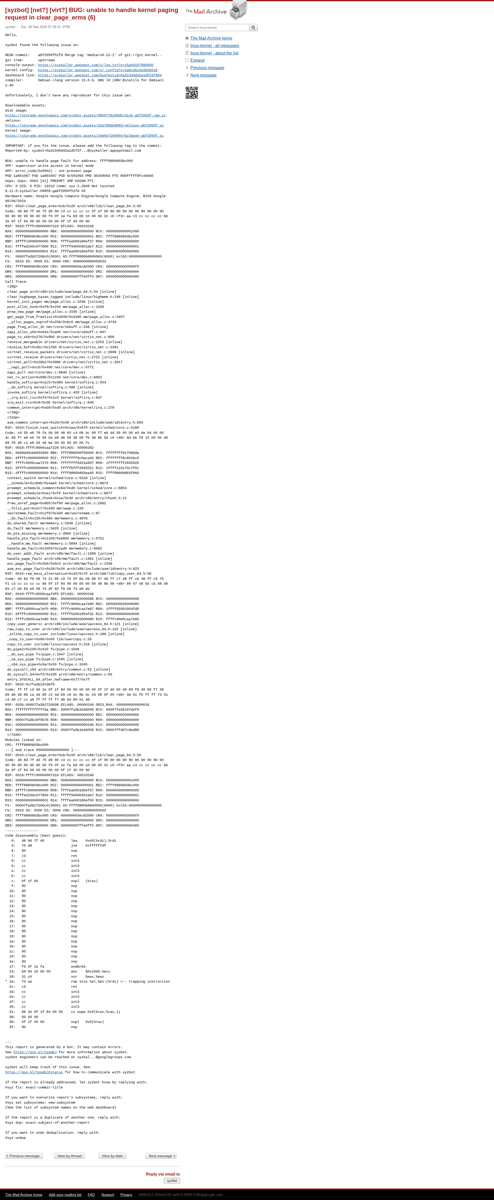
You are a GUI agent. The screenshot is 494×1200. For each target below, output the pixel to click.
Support (107, 1195)
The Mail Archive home (211, 38)
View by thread (69, 1156)
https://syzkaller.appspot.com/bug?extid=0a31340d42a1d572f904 (100, 75)
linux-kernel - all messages (214, 45)
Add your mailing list (65, 1195)
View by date (112, 1156)
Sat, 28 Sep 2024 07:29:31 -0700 (45, 27)
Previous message (25, 1156)
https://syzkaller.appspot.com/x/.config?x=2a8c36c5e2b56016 (97, 70)
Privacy (126, 1195)
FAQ (91, 1195)
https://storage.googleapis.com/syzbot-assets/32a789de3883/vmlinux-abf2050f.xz (84, 125)
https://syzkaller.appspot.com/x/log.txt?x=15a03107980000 (95, 65)
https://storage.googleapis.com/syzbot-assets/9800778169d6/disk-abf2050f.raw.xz (85, 115)
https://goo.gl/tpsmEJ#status (34, 1072)
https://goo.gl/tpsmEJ (35, 1052)
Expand (197, 60)
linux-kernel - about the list (214, 53)
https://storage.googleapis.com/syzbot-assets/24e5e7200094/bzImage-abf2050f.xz (84, 136)
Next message (160, 1156)
